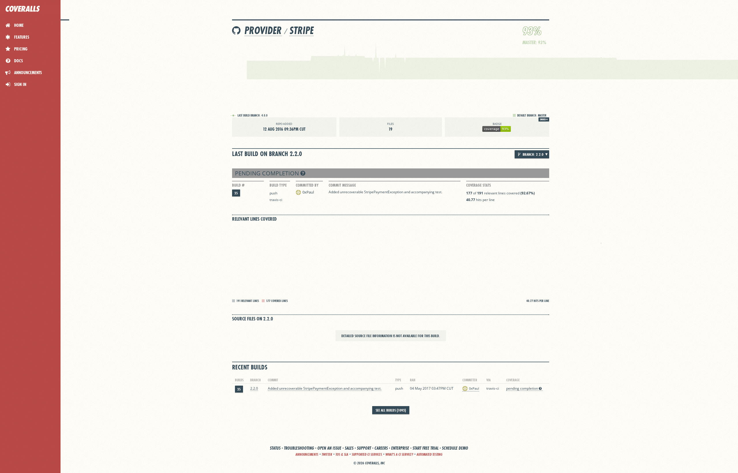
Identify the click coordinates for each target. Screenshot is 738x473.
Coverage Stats (478, 185)
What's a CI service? (399, 454)
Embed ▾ (544, 119)
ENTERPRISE (400, 448)
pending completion (267, 173)
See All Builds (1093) (391, 410)
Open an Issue (329, 448)
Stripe (301, 30)
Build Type (278, 185)
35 (236, 193)
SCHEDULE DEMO (455, 448)
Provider (263, 30)
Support (364, 448)
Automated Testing (430, 454)
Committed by (307, 185)
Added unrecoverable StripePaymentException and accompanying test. (385, 191)
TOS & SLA (342, 454)
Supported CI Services (367, 454)
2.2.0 (254, 388)
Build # (238, 185)
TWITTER (327, 454)
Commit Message (342, 185)
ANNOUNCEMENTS (306, 454)
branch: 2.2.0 (532, 154)
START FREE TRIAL (425, 448)
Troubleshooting (299, 448)
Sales (349, 448)
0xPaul (308, 192)
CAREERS (381, 448)
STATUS (275, 448)
